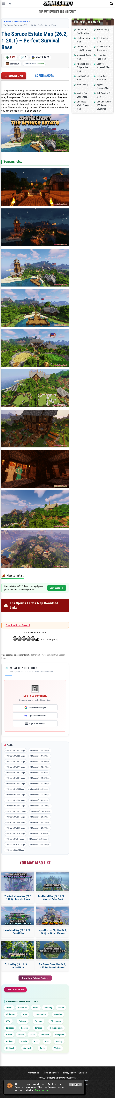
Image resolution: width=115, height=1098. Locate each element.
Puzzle (24, 1041)
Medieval (45, 1035)
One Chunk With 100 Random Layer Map (104, 105)
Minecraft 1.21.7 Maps (40, 822)
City (25, 1014)
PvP (47, 1041)
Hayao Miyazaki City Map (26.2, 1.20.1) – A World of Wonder (52, 932)
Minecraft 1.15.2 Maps (16, 761)
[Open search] (111, 4)
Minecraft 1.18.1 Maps (40, 767)
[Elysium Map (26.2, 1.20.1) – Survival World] (17, 950)
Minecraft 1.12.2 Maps (16, 756)
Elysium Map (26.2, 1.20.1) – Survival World (18, 966)
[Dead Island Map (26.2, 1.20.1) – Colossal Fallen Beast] (52, 881)
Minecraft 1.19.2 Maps (40, 778)
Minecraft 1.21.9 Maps (40, 828)
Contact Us (33, 1073)
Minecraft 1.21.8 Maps (16, 828)
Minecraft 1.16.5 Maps (40, 761)
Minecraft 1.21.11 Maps (16, 811)
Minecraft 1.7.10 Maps (16, 833)
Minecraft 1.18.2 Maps (16, 773)
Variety (57, 1048)
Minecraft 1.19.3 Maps (16, 784)
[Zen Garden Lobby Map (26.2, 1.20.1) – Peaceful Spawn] (17, 881)
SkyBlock (10, 1048)
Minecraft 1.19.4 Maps (40, 784)
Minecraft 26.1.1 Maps (16, 844)
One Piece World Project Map (83, 105)
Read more (41, 1090)
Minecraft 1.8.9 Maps (40, 833)
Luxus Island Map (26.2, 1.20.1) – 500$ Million (18, 932)
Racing (59, 1041)
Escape (24, 1028)
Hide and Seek (56, 1028)
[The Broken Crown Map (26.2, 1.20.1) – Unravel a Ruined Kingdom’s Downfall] (52, 950)
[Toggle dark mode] (10, 3)
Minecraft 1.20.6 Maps (16, 800)
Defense (22, 1021)
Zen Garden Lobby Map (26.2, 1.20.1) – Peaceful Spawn (17, 898)
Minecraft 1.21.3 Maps (41, 811)
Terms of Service (50, 1073)
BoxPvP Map (82, 84)
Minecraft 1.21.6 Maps (16, 822)
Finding (38, 1028)
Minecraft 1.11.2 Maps (40, 750)
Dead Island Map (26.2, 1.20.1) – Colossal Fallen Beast (52, 898)
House (21, 1035)
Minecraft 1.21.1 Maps (16, 806)
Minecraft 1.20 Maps (15, 789)
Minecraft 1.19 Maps (39, 773)
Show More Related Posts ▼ (35, 978)
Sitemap (83, 1073)
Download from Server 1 (18, 625)
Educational (56, 1021)
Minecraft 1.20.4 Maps (40, 795)
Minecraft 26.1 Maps (38, 839)
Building (48, 1007)
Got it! (75, 1084)
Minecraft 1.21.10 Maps (40, 806)
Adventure (22, 1007)
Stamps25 (14, 63)
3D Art (9, 1007)
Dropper (38, 1021)
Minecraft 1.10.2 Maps (16, 750)
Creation (58, 1014)
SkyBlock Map (103, 29)
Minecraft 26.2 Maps (15, 850)
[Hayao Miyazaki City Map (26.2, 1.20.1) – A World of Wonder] (52, 916)
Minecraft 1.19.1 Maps (16, 778)
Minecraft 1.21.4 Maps (16, 817)
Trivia (42, 1048)
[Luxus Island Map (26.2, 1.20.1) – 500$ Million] (17, 916)
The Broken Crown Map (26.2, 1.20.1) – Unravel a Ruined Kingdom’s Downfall (52, 966)
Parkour (9, 1041)
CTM (8, 1021)
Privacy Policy (69, 1073)
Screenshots (44, 75)
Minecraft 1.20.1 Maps (39, 789)
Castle (61, 1007)
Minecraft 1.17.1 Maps (16, 767)
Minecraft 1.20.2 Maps (16, 795)
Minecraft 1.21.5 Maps (40, 817)
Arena (35, 1007)
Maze (32, 1035)
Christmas (10, 1014)
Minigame (59, 1035)
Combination (40, 1014)
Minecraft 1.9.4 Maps (15, 839)
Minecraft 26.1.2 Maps (40, 844)
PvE (36, 1041)
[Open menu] (3, 4)
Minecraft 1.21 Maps (39, 800)
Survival (40, 64)
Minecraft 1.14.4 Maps (40, 756)
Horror (9, 1035)
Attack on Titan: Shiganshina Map (84, 67)
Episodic (10, 1028)
